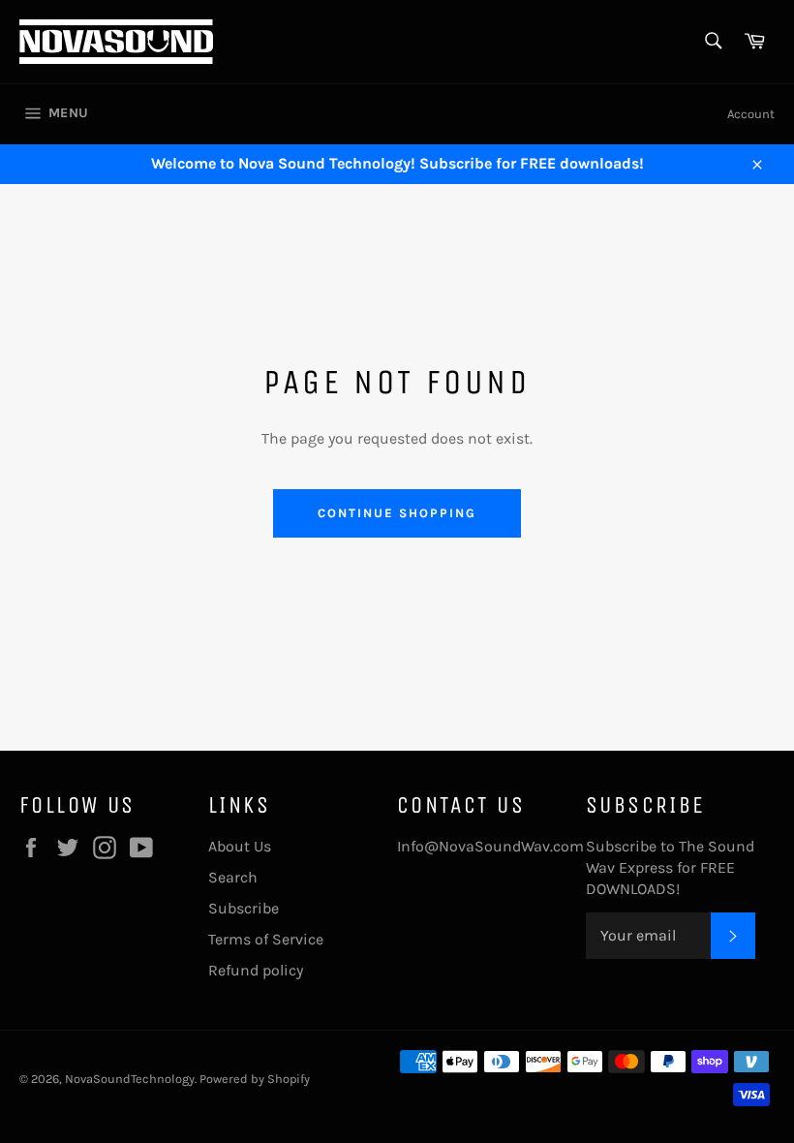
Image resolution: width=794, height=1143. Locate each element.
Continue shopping (396, 513)
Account (751, 114)
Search (233, 877)
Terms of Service (265, 939)
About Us (239, 846)
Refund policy (255, 970)
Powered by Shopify (254, 1078)
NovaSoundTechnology (130, 1078)
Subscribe (243, 908)
